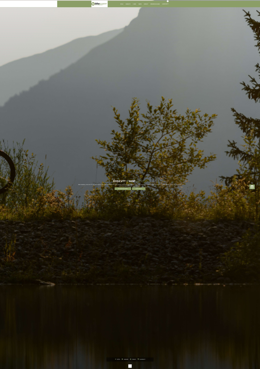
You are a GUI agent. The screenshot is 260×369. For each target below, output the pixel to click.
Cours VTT (128, 4)
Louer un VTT (165, 4)
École (121, 4)
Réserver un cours (155, 4)
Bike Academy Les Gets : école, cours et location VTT (99, 4)
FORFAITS (134, 359)
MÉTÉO (118, 359)
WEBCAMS (125, 359)
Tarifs (140, 4)
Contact (146, 4)
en (167, 1)
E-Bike (134, 4)
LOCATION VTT (142, 359)
